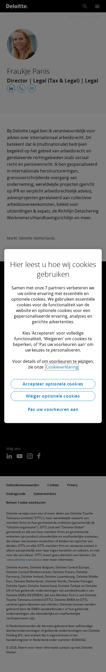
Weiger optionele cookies (53, 396)
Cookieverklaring (62, 367)
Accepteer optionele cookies (53, 384)
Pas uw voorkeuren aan (53, 409)
